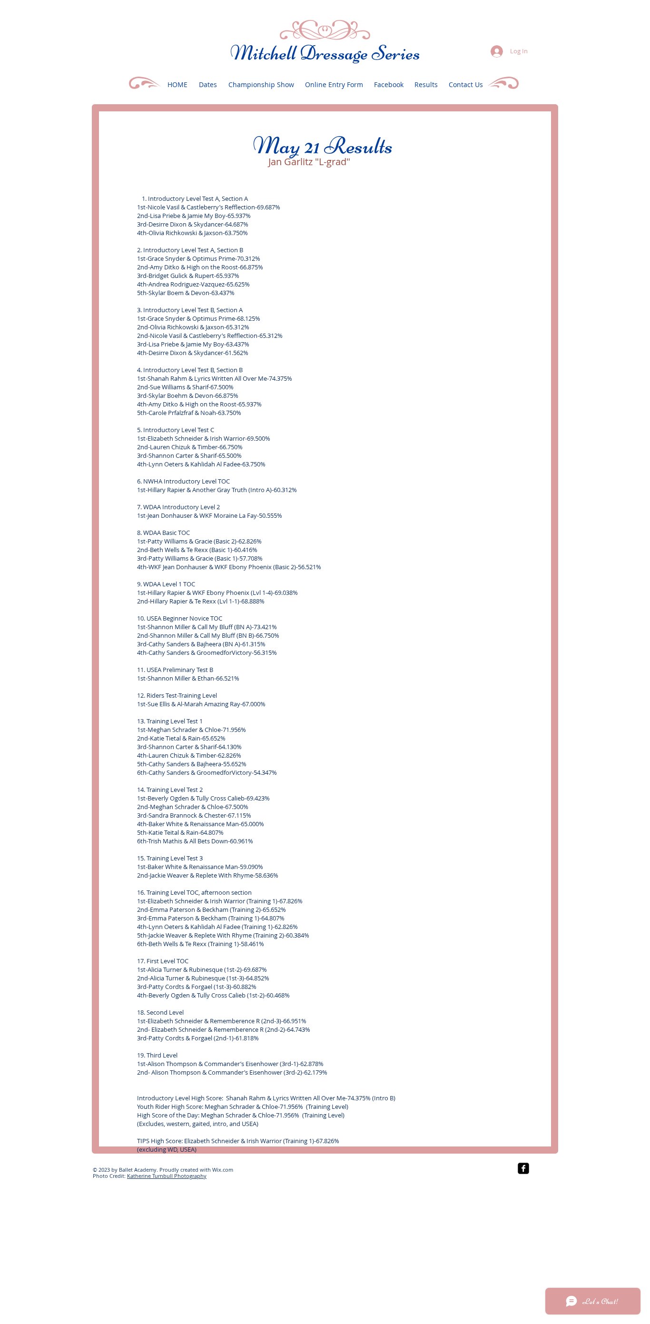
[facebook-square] (523, 1168)
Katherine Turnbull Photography (167, 1175)
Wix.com (222, 1169)
